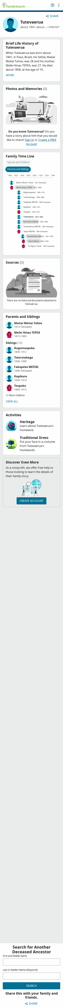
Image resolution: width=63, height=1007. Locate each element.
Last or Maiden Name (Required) (20, 969)
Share (54, 16)
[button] (31, 325)
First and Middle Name (15, 955)
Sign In (29, 140)
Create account (31, 501)
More (10, 75)
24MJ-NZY (54, 27)
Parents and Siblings (18, 169)
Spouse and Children (18, 162)
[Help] (52, 5)
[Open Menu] (58, 5)
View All (12, 401)
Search (31, 986)
